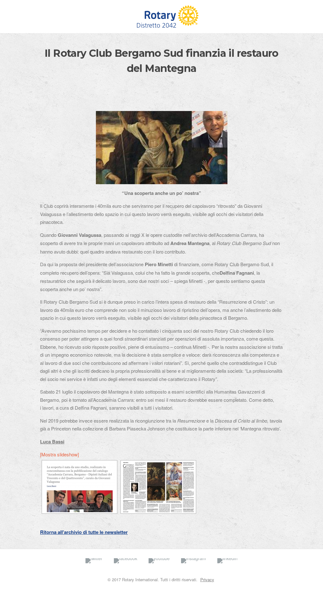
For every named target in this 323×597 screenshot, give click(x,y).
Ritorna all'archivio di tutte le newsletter (84, 532)
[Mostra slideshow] (59, 454)
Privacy (207, 579)
